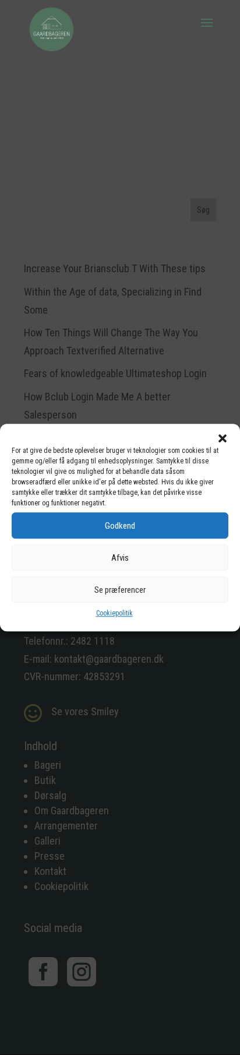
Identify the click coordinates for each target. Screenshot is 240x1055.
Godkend (120, 526)
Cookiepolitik (114, 613)
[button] (222, 438)
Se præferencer (120, 590)
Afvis (120, 558)
